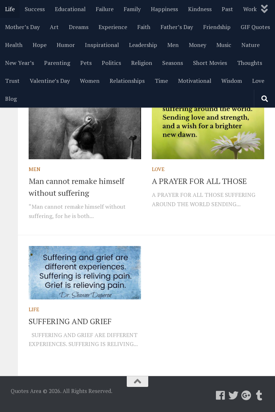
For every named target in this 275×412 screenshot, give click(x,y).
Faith (143, 27)
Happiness (164, 9)
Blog (11, 99)
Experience (112, 27)
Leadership (143, 45)
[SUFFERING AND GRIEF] (85, 272)
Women (90, 81)
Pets (86, 63)
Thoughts (249, 63)
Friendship (217, 27)
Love (258, 81)
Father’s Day (176, 27)
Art (54, 27)
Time (161, 81)
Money (197, 45)
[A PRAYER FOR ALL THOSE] (208, 132)
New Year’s (19, 63)
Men (173, 45)
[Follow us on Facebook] (221, 395)
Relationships (127, 81)
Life (10, 9)
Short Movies (210, 63)
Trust (12, 81)
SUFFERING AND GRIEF (70, 321)
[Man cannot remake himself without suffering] (85, 132)
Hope (40, 45)
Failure (105, 9)
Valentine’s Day (50, 81)
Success (35, 9)
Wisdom (231, 81)
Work (250, 9)
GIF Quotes (255, 27)
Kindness (200, 9)
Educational (70, 9)
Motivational (194, 81)
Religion (141, 63)
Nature (250, 45)
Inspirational (102, 45)
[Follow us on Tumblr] (259, 395)
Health (14, 45)
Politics (111, 63)
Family (132, 9)
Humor (66, 45)
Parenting (57, 63)
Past (227, 9)
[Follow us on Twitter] (233, 395)
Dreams (78, 27)
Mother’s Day (22, 27)
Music (223, 45)
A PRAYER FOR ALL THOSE (199, 181)
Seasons (172, 63)
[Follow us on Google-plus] (246, 395)
